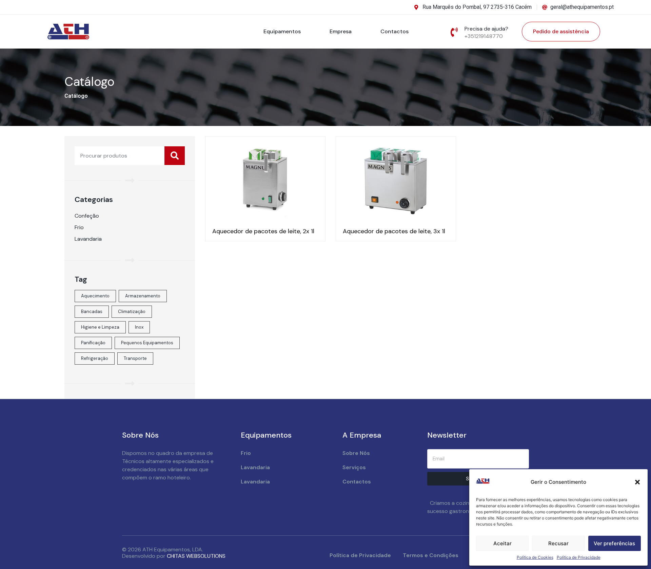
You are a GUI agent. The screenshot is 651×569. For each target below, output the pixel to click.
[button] (637, 482)
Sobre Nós (356, 453)
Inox (139, 327)
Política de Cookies (535, 557)
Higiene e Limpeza (100, 327)
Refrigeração (94, 358)
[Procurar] (174, 155)
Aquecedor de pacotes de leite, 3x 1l (394, 231)
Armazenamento (142, 296)
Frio (79, 227)
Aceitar (502, 543)
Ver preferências (614, 543)
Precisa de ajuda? (486, 28)
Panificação (93, 343)
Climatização (131, 311)
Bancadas (91, 311)
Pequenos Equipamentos (147, 343)
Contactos (394, 31)
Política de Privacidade (578, 557)
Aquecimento (95, 296)
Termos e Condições (430, 555)
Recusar (558, 543)
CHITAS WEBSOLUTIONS (196, 555)
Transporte (135, 358)
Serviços (354, 467)
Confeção (87, 215)
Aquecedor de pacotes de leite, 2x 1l (263, 231)
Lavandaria (88, 238)
